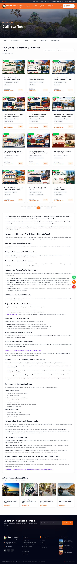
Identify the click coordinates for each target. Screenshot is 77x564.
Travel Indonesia (15, 40)
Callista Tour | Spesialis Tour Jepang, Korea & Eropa (29, 543)
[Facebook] (5, 550)
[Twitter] (12, 550)
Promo (43, 540)
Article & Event (50, 6)
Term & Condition (27, 546)
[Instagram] (8, 550)
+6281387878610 (45, 1)
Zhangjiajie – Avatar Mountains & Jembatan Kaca (23, 350)
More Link (25, 553)
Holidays (27, 6)
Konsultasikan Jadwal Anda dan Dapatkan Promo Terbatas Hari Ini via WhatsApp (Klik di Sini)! (29, 469)
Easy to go (44, 547)
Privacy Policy (26, 540)
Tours (5, 40)
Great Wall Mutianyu (12, 314)
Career (25, 549)
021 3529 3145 (34, 1)
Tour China (10, 53)
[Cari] (73, 50)
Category (4, 53)
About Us (35, 6)
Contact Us (42, 6)
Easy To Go (43, 40)
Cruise (34, 40)
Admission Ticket (55, 40)
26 (51, 208)
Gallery (60, 6)
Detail (20, 90)
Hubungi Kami (68, 6)
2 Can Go (26, 40)
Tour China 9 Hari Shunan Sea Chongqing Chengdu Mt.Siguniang (62, 189)
